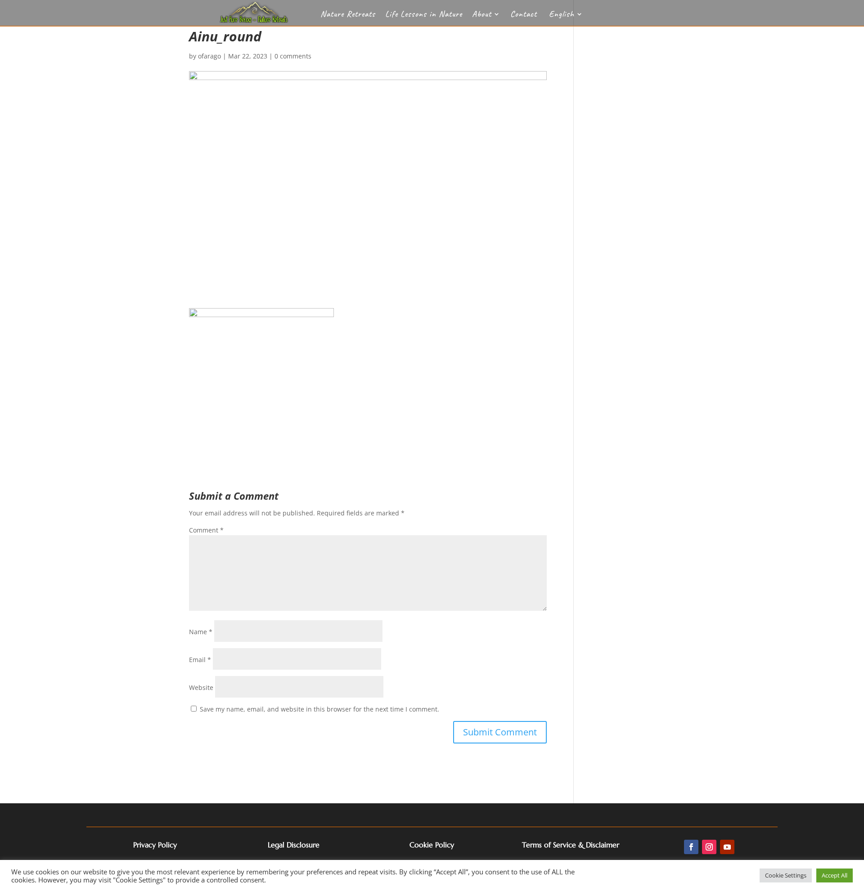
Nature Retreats (347, 15)
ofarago (209, 56)
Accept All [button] (834, 875)
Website (201, 687)
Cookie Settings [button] (785, 875)
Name (200, 631)
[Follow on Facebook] (691, 847)
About (481, 15)
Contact (523, 15)
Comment (206, 530)
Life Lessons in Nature (423, 15)
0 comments (292, 56)
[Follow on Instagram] (709, 847)
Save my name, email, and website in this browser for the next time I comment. (319, 709)
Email (200, 659)
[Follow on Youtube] (727, 847)
